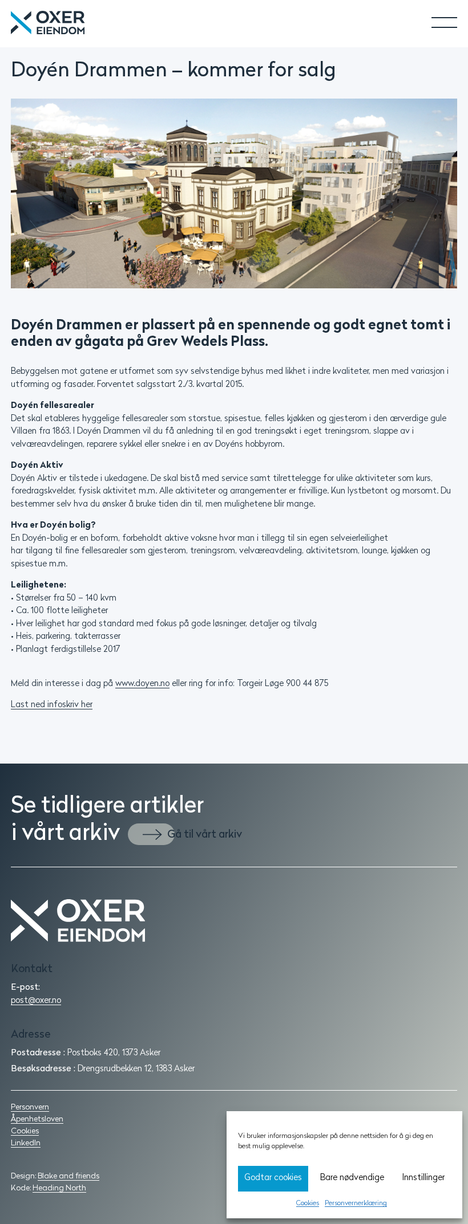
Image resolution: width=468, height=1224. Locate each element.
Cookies (307, 1203)
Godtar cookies (273, 1178)
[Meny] (435, 18)
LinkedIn (26, 1143)
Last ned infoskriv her (51, 705)
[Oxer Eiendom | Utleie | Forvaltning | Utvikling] (234, 920)
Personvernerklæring (356, 1203)
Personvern (30, 1107)
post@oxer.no (36, 1001)
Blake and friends (68, 1176)
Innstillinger (423, 1178)
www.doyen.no (142, 684)
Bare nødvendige (352, 1178)
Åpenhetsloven (37, 1119)
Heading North (59, 1188)
